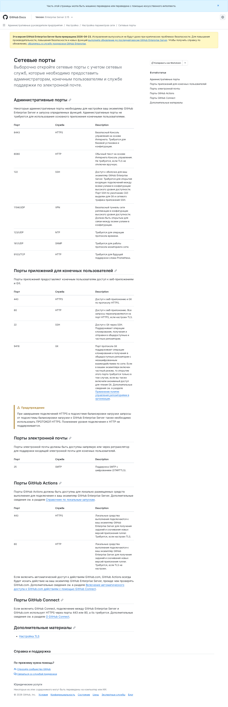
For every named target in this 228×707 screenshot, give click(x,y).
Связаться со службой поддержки (37, 674)
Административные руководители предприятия (35, 25)
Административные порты (40, 99)
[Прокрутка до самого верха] (220, 699)
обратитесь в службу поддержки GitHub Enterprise (57, 43)
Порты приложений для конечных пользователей (63, 270)
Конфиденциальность (63, 694)
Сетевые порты (127, 25)
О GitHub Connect (57, 616)
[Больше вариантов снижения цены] (185, 62)
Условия (43, 694)
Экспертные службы (113, 694)
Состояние (84, 694)
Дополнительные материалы (43, 627)
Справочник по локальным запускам (70, 499)
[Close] (218, 5)
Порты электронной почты (40, 438)
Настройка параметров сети (98, 25)
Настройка (72, 25)
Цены (96, 694)
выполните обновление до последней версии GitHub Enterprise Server (127, 40)
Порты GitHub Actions (36, 483)
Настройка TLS (29, 636)
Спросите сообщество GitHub (34, 669)
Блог (130, 694)
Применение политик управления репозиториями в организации (112, 395)
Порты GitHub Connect (36, 600)
